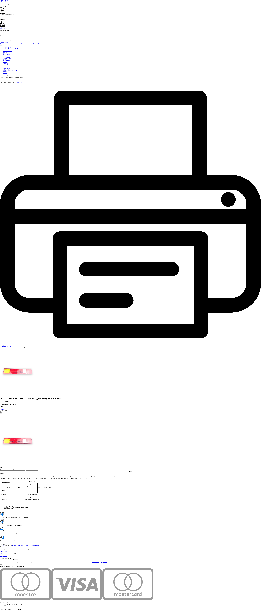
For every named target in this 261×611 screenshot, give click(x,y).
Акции (22, 43)
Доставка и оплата (29, 43)
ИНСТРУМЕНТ (6, 63)
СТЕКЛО (5, 71)
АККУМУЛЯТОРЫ (7, 51)
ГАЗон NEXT (6, 59)
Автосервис (8, 43)
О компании (3, 43)
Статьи (21, 545)
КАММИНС (6, 64)
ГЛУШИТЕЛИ (6, 60)
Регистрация (3, 33)
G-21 (4, 49)
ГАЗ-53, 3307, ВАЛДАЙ (8, 54)
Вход (7, 33)
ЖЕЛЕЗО (5, 62)
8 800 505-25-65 (3, 1)
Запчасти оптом (26, 545)
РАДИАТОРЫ (6, 69)
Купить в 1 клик (4, 410)
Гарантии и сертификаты (44, 43)
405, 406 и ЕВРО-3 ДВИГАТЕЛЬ (10, 48)
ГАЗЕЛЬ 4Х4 (6, 56)
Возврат (37, 545)
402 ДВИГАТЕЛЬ (7, 47)
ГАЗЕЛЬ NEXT (6, 57)
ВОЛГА (4, 53)
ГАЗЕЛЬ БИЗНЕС (7, 58)
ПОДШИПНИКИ (7, 68)
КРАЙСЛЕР (5, 65)
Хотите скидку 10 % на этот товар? (8, 411)
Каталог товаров (4, 42)
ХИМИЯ (5, 73)
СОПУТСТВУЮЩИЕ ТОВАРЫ (10, 70)
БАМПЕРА (5, 52)
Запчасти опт (15, 43)
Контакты (35, 43)
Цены (19, 43)
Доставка (14, 545)
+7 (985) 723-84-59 (4, 0)
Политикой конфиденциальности (99, 562)
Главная (2, 545)
